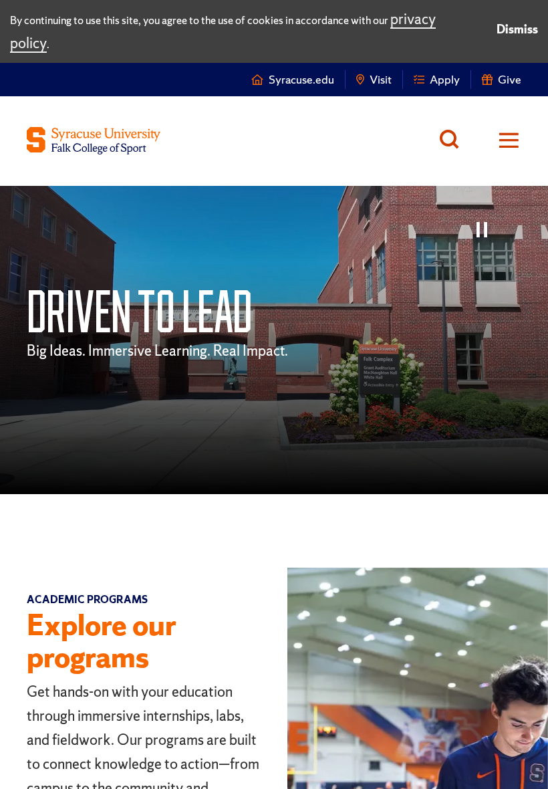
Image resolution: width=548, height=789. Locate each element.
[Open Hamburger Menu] (500, 141)
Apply (445, 79)
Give (509, 79)
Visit (381, 79)
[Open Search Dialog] (452, 141)
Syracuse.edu (301, 79)
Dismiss (517, 29)
